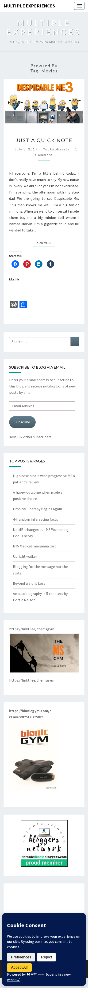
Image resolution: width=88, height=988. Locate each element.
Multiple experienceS (29, 6)
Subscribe (22, 422)
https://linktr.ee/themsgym (31, 680)
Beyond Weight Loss (29, 583)
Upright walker (25, 556)
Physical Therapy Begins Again (37, 508)
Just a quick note (44, 140)
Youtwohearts (56, 149)
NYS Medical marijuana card (34, 546)
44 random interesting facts (35, 519)
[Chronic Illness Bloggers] (44, 844)
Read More (45, 243)
